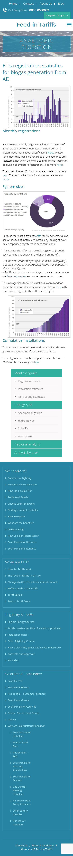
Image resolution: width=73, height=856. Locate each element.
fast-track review (16, 276)
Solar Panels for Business (22, 542)
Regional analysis (27, 444)
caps (5, 175)
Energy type (23, 405)
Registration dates (29, 381)
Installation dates (18, 634)
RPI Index (13, 660)
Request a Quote (57, 15)
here (50, 152)
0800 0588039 (39, 10)
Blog (61, 3)
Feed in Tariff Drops (19, 601)
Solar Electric (15, 681)
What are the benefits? (21, 523)
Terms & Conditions (43, 845)
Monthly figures (25, 373)
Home (13, 3)
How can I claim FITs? (20, 490)
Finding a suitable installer (23, 510)
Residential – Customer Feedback (26, 693)
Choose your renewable (21, 503)
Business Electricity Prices (22, 484)
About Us (46, 3)
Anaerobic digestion (30, 413)
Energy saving (16, 529)
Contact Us (21, 845)
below (6, 179)
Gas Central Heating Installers (19, 790)
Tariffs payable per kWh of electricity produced (34, 628)
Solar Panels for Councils (22, 706)
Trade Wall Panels (18, 497)
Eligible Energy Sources (21, 621)
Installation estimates (30, 389)
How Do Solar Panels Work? (23, 535)
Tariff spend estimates (31, 397)
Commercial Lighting (19, 478)
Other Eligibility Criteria (21, 641)
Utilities (12, 719)
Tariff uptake (15, 594)
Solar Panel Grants (18, 687)
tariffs (37, 235)
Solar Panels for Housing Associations (22, 766)
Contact (28, 3)
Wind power (25, 436)
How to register (16, 516)
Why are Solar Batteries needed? (26, 725)
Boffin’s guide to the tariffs (23, 588)
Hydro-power (26, 421)
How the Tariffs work (19, 569)
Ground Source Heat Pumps (23, 713)
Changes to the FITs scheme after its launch (33, 582)
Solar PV (23, 428)
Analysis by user (26, 453)
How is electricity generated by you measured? (34, 647)
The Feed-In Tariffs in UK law (24, 575)
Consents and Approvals (21, 654)
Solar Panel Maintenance (22, 548)
